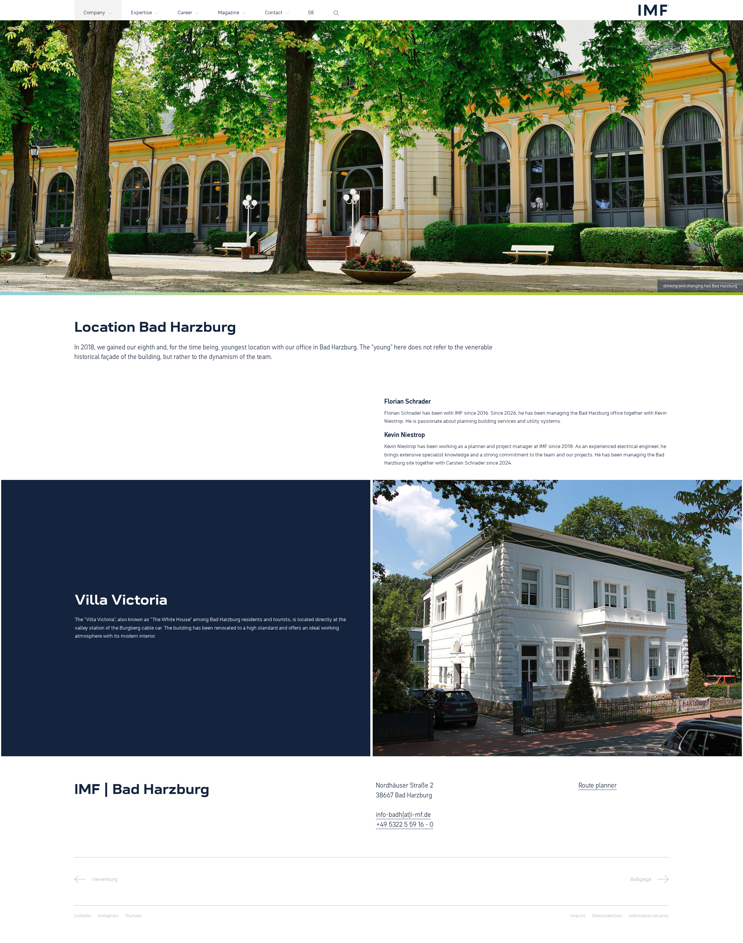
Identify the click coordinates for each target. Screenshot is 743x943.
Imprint (578, 915)
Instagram (108, 915)
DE (311, 12)
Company (94, 12)
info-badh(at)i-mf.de (403, 814)
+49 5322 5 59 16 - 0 (404, 824)
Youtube (133, 915)
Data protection (607, 915)
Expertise (141, 12)
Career (185, 12)
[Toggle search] (336, 8)
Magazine (228, 12)
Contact (273, 12)
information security (649, 915)
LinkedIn (82, 915)
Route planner (597, 785)
